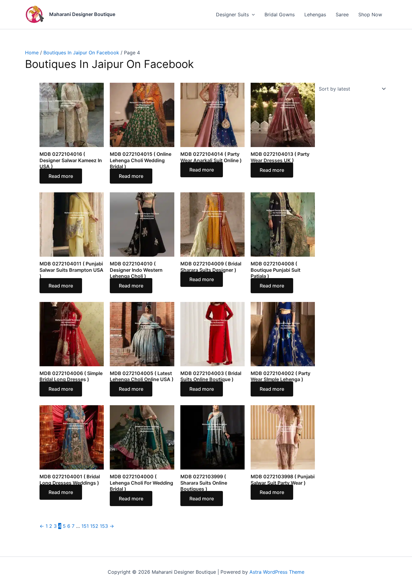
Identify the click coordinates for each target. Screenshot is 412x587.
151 (85, 526)
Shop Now (370, 14)
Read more (61, 176)
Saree (342, 14)
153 (104, 526)
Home (32, 53)
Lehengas (315, 14)
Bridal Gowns (280, 14)
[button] (252, 14)
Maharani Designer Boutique (82, 14)
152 (94, 526)
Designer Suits (232, 14)
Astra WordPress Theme (276, 572)
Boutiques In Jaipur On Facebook (81, 53)
